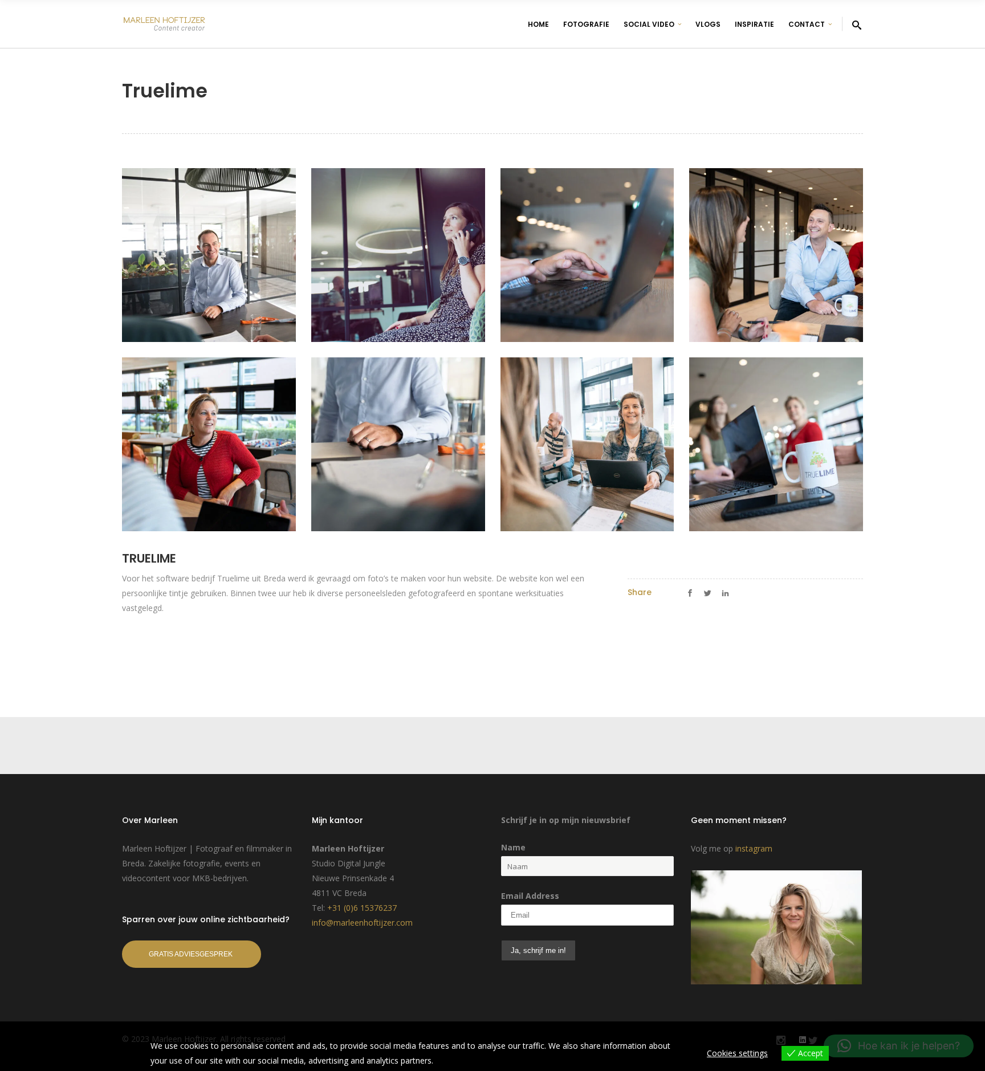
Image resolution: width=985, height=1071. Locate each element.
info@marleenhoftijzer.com (362, 922)
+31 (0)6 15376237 (362, 907)
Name (513, 847)
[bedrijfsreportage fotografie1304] (209, 444)
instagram (753, 848)
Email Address (530, 895)
